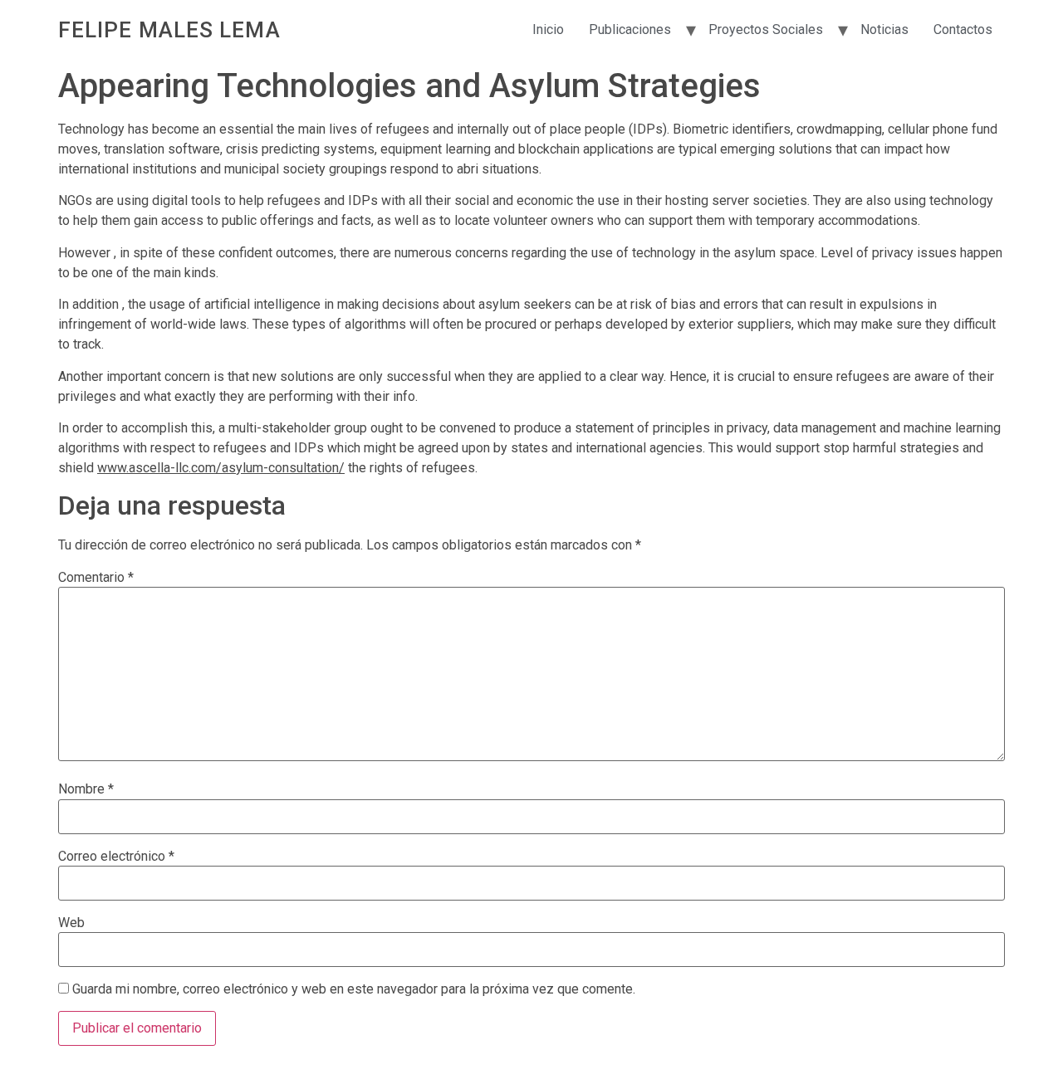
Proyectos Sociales (765, 29)
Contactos (962, 29)
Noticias (884, 29)
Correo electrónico (116, 856)
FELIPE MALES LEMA (169, 29)
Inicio (548, 29)
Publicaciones (630, 29)
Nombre (86, 789)
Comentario (96, 577)
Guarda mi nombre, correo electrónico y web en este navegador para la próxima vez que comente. (353, 989)
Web (71, 923)
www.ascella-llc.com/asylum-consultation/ (221, 468)
